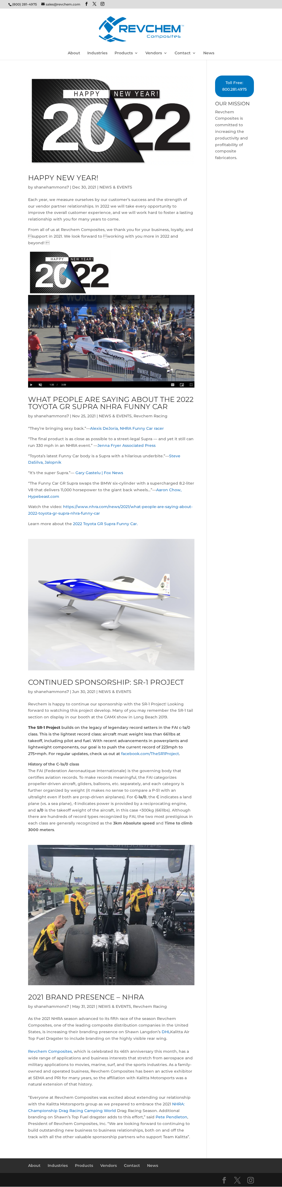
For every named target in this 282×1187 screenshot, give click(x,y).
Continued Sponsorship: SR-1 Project (106, 682)
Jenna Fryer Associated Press (127, 445)
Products (124, 53)
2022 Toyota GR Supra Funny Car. (105, 523)
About (74, 53)
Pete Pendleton (171, 1117)
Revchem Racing (150, 415)
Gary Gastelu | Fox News (100, 472)
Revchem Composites (50, 1051)
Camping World (100, 1110)
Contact (183, 53)
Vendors (153, 53)
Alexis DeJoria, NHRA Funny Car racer (127, 428)
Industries (97, 53)
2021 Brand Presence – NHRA (86, 997)
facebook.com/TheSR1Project (150, 753)
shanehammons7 (51, 187)
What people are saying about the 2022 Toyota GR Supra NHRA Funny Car (111, 403)
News (208, 53)
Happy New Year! (63, 177)
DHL (166, 1031)
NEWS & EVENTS (115, 187)
